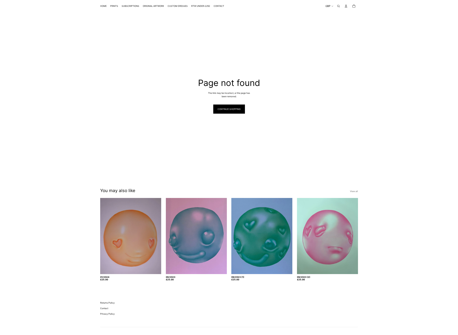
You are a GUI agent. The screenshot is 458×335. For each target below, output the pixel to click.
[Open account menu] (346, 6)
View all (354, 191)
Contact (104, 308)
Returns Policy (107, 302)
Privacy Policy (107, 313)
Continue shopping (229, 109)
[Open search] (338, 6)
